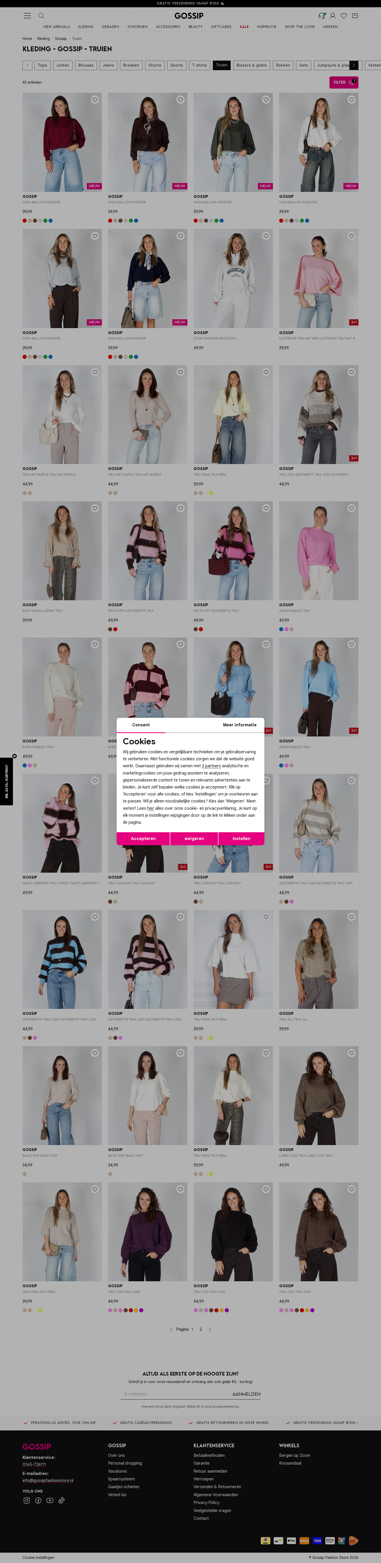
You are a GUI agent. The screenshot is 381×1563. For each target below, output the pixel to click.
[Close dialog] (285, 723)
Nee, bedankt (157, 825)
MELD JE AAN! (157, 815)
